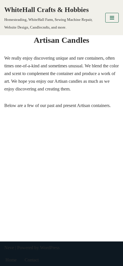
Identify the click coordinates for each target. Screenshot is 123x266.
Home (11, 259)
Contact (32, 259)
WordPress (49, 247)
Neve (9, 247)
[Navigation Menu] (112, 18)
